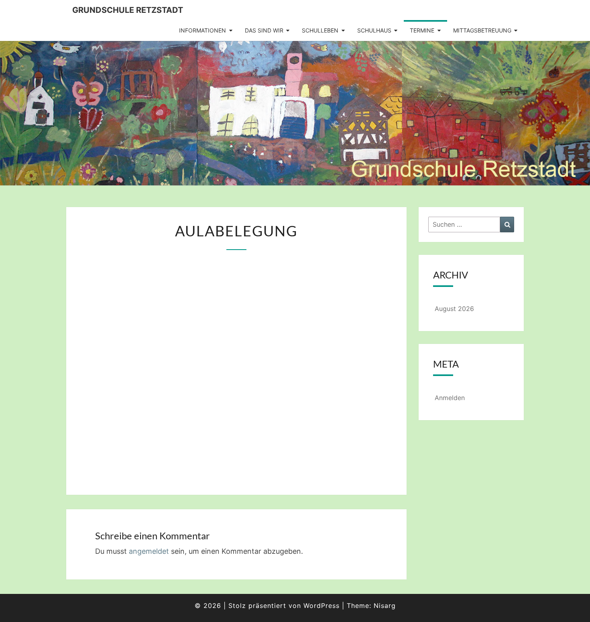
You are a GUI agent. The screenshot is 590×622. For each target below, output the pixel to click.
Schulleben (320, 30)
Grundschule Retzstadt (127, 10)
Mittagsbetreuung (482, 30)
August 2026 (454, 309)
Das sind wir (264, 30)
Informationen (202, 30)
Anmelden (450, 398)
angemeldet (149, 551)
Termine (422, 30)
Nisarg (385, 606)
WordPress (321, 606)
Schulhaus (374, 30)
